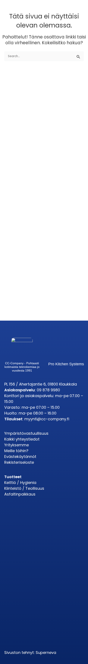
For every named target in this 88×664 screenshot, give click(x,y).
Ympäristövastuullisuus (26, 433)
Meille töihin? (16, 450)
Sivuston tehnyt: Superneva (30, 652)
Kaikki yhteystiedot (22, 439)
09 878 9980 (48, 390)
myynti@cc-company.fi (46, 419)
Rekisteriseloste (19, 462)
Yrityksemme (16, 445)
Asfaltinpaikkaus (19, 494)
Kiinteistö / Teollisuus (24, 488)
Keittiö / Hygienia (20, 482)
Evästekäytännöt (20, 456)
